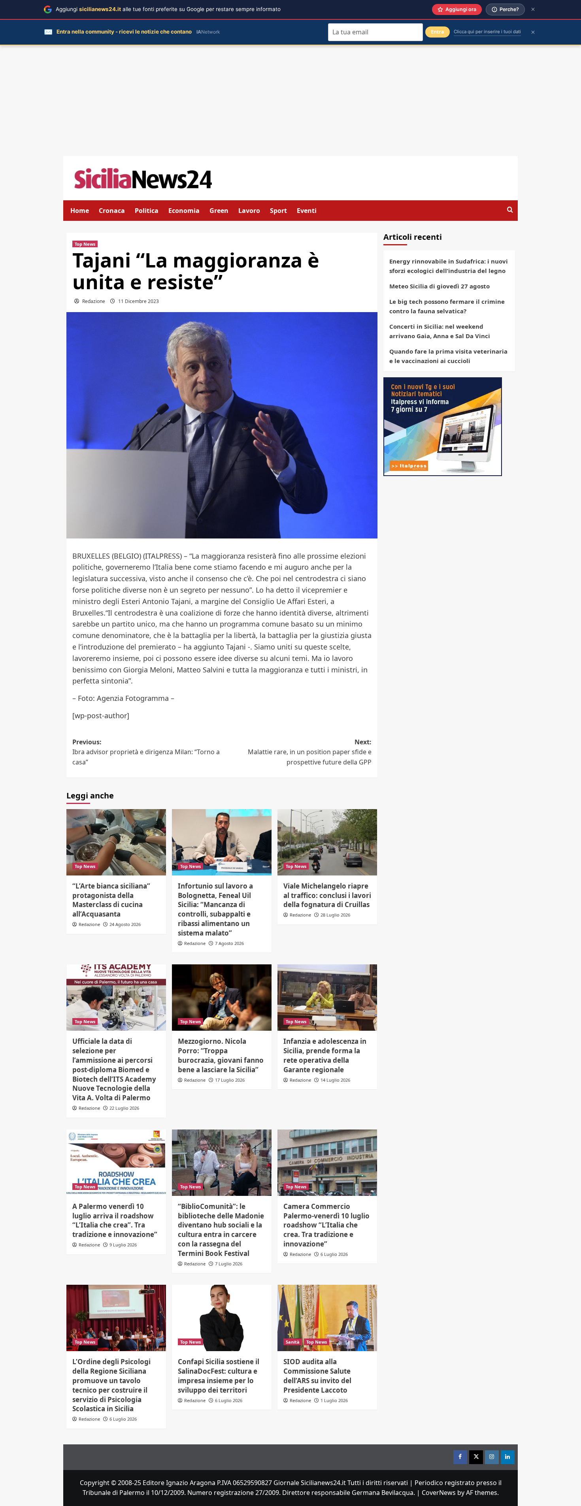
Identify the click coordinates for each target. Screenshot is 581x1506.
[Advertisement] (290, 100)
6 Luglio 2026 (334, 1254)
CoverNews (439, 1492)
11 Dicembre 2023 (138, 301)
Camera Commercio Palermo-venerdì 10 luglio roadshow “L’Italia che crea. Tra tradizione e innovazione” (326, 1225)
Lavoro (249, 210)
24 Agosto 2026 (125, 924)
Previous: (146, 752)
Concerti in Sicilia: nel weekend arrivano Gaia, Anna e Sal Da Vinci (439, 331)
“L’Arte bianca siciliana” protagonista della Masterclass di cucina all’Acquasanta (111, 900)
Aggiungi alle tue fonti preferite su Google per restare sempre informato (168, 9)
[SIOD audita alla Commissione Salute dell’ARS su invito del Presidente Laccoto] (327, 1318)
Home (79, 210)
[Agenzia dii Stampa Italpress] (442, 426)
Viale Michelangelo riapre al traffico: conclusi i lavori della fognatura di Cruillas (327, 895)
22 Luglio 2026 (124, 1108)
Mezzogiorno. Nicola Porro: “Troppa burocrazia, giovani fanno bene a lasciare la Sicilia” (221, 1055)
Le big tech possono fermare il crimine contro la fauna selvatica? (447, 306)
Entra (437, 31)
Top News (85, 244)
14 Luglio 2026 (335, 1080)
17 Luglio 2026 (230, 1080)
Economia (184, 210)
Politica (146, 210)
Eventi (307, 210)
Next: (310, 752)
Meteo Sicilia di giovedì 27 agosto (439, 286)
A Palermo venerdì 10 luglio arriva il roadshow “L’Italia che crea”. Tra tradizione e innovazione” (114, 1220)
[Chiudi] (533, 9)
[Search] (510, 210)
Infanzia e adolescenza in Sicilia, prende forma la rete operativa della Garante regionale (324, 1055)
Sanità (293, 1342)
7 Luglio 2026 (228, 1264)
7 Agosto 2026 (229, 943)
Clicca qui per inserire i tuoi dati (487, 31)
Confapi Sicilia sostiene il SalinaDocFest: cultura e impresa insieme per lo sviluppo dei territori (218, 1375)
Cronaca (112, 210)
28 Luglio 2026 (335, 915)
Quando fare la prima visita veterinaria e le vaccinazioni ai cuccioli (448, 356)
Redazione (93, 301)
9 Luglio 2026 (123, 1245)
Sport (278, 210)
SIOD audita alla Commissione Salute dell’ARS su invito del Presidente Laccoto (317, 1375)
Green (218, 210)
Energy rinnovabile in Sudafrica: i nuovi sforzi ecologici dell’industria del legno (448, 266)
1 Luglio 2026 (334, 1400)
